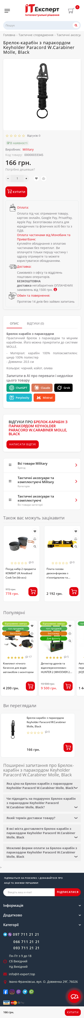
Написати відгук (22, 444)
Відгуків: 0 (33, 135)
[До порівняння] (43, 178)
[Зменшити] (8, 178)
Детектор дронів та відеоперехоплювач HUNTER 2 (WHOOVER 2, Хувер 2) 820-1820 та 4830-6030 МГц (55, 672)
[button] (75, 560)
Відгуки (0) (35, 323)
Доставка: (24, 266)
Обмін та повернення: (33, 295)
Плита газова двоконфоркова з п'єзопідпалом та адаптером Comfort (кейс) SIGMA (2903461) (22, 577)
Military (28, 149)
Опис (14, 323)
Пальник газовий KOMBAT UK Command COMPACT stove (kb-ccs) (63, 573)
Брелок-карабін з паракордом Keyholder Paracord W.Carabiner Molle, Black (46, 722)
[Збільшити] (26, 178)
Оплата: (23, 207)
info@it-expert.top (22, 974)
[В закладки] (36, 178)
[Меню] (7, 11)
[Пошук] (76, 25)
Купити (73, 1012)
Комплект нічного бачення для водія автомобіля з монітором (18, 668)
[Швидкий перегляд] (37, 546)
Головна (9, 35)
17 (30, 657)
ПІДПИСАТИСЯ (68, 892)
